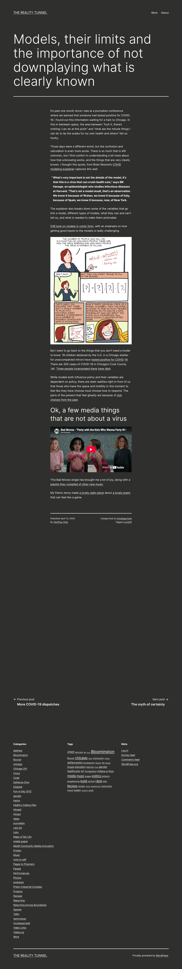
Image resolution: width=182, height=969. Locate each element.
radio (105, 781)
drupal (70, 767)
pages (88, 776)
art (85, 752)
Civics (16, 773)
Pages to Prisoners (23, 864)
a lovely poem (121, 492)
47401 (71, 752)
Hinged (17, 809)
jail (107, 771)
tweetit (77, 790)
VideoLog (18, 932)
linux (111, 771)
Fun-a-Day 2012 (22, 791)
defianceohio (75, 762)
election (90, 767)
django (107, 763)
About (165, 12)
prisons (106, 776)
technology (19, 918)
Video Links (19, 927)
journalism (19, 823)
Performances (21, 873)
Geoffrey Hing (61, 522)
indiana (101, 771)
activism (79, 752)
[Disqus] (91, 571)
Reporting (19, 900)
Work (154, 12)
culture (107, 758)
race (99, 781)
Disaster (18, 786)
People (17, 868)
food (96, 767)
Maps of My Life (22, 836)
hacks (16, 800)
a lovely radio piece (91, 492)
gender (17, 796)
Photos (17, 877)
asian (88, 752)
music (80, 776)
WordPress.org (129, 764)
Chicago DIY (20, 768)
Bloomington (20, 755)
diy (103, 763)
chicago (17, 764)
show (88, 786)
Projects (18, 891)
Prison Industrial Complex (27, 886)
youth (90, 790)
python (91, 781)
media (71, 776)
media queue (20, 841)
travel (70, 790)
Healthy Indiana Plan (24, 805)
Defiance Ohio (21, 782)
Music (16, 855)
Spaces (17, 909)
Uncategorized (124, 518)
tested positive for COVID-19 (109, 359)
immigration (91, 771)
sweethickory (96, 786)
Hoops (17, 814)
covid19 (128, 522)
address (17, 750)
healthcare (73, 771)
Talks (16, 914)
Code (16, 777)
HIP (82, 771)
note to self (19, 859)
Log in (124, 750)
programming (73, 781)
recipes (81, 786)
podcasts (18, 882)
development (89, 763)
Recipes (17, 896)
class (90, 758)
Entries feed (128, 755)
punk (83, 781)
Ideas (16, 818)
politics (96, 776)
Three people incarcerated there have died (83, 368)
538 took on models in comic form (71, 226)
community (98, 758)
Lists (16, 832)
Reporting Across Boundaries (29, 905)
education (80, 767)
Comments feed (130, 759)
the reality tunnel (30, 12)
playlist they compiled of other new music (76, 484)
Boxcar (17, 759)
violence (84, 790)
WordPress (162, 955)
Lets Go (17, 827)
